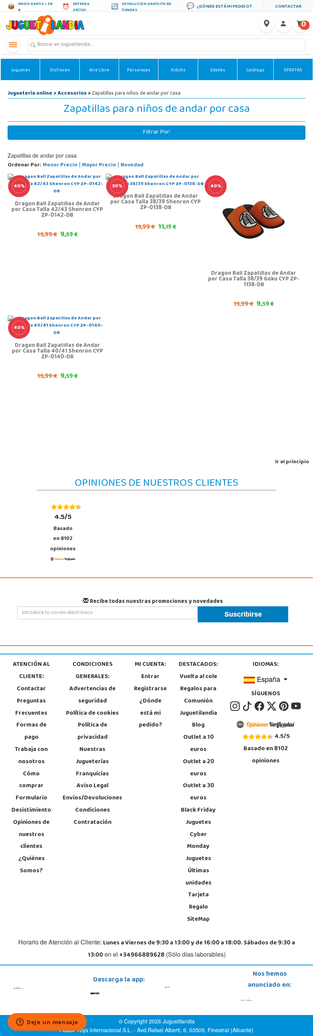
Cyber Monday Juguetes (198, 847)
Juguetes (20, 70)
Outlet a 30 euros (198, 792)
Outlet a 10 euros (198, 743)
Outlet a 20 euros (198, 768)
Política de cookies (92, 713)
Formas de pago (31, 731)
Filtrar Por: (157, 132)
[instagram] (235, 706)
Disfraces (60, 70)
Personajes (138, 70)
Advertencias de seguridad (92, 695)
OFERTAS (293, 70)
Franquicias (92, 774)
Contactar (31, 689)
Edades (217, 70)
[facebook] (260, 706)
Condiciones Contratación (92, 816)
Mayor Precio (99, 165)
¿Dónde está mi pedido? (150, 713)
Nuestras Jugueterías (92, 756)
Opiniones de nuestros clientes (31, 835)
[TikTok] (248, 706)
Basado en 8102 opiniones (63, 532)
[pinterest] (284, 706)
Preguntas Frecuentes (31, 707)
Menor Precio (60, 165)
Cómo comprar (31, 780)
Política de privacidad (92, 731)
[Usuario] (283, 25)
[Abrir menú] (13, 45)
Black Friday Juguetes (198, 816)
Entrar (150, 677)
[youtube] (296, 706)
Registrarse (150, 689)
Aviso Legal (92, 786)
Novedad (132, 165)
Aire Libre (99, 70)
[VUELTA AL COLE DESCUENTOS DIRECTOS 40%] (253, 219)
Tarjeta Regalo (198, 901)
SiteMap (198, 920)
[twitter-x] (272, 706)
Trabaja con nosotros (31, 756)
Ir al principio (292, 462)
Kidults (178, 70)
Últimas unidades (198, 877)
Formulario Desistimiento (31, 804)
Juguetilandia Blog (198, 719)
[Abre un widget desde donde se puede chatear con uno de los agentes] (47, 1022)
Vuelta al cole (198, 677)
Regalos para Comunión (198, 695)
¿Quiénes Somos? (31, 865)
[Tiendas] (266, 25)
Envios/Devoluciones (92, 798)
